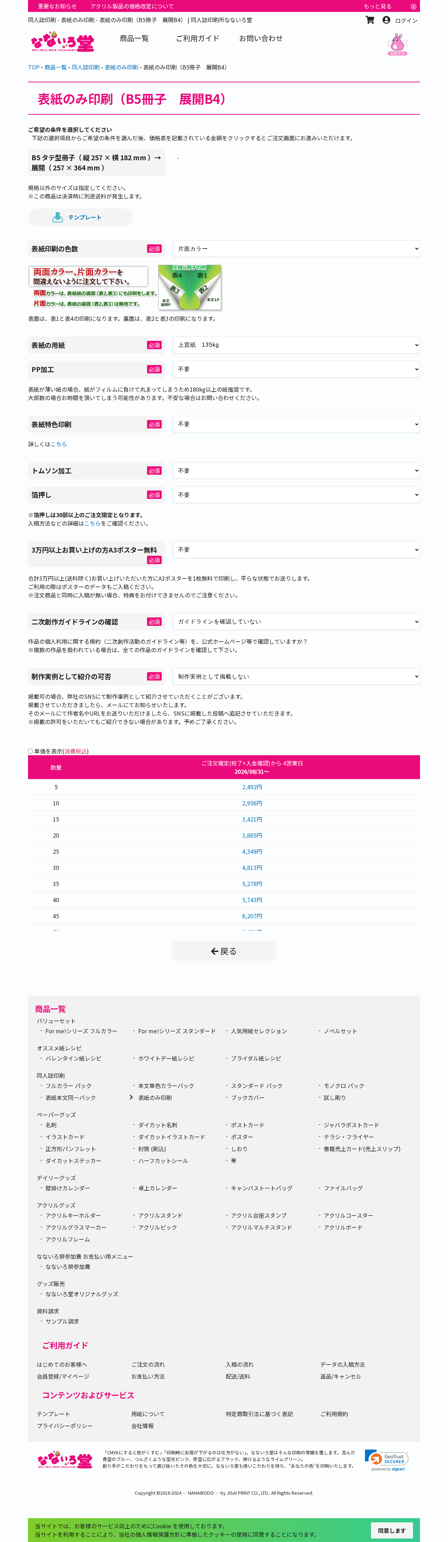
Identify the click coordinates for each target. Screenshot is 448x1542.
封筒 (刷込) (152, 1148)
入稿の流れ (240, 1364)
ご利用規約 (334, 1413)
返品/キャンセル (341, 1376)
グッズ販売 (51, 1283)
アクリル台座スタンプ (259, 1215)
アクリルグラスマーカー (76, 1227)
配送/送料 (238, 1376)
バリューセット (56, 1020)
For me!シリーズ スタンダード (177, 1031)
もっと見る (378, 6)
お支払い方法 (148, 1376)
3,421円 (252, 819)
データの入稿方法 (342, 1364)
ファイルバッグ (343, 1188)
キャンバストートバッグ (262, 1188)
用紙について (148, 1413)
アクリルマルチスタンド (261, 1227)
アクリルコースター (348, 1215)
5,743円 (252, 899)
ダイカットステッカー (74, 1160)
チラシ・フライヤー (349, 1136)
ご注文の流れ (148, 1364)
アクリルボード (343, 1227)
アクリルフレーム (68, 1239)
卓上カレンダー (157, 1188)
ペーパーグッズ (56, 1114)
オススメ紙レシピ (59, 1048)
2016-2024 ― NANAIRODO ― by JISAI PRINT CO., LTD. (214, 1492)
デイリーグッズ (56, 1178)
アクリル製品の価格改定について (132, 6)
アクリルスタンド (160, 1215)
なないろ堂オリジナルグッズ (82, 1294)
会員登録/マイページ (63, 1376)
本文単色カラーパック (166, 1085)
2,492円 (252, 787)
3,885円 (252, 835)
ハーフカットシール (163, 1160)
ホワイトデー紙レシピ (166, 1058)
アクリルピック (157, 1227)
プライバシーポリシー (65, 1425)
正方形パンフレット (71, 1148)
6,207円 (252, 916)
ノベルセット (340, 1031)
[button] (387, 1460)
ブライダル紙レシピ (256, 1058)
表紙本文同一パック (71, 1097)
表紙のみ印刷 (155, 1097)
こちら (58, 444)
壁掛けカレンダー (68, 1188)
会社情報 (142, 1425)
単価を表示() (61, 751)
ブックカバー (248, 1097)
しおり (239, 1148)
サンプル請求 (62, 1321)
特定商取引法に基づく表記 (259, 1413)
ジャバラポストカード (351, 1125)
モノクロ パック (344, 1085)
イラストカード (65, 1136)
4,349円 (252, 851)
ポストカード (248, 1125)
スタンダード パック (257, 1085)
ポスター (242, 1136)
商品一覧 (50, 1008)
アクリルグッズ (56, 1205)
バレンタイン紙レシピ (74, 1058)
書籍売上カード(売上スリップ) (362, 1148)
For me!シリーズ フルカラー (82, 1031)
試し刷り (335, 1097)
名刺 (51, 1125)
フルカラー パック (69, 1085)
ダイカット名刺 (157, 1125)
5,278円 (252, 883)
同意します (392, 1530)
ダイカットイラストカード (171, 1136)
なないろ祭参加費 (68, 1266)
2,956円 (252, 803)
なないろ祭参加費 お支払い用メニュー (85, 1256)
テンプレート (85, 216)
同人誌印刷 (51, 1075)
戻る (228, 951)
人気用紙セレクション (259, 1031)
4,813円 (252, 867)
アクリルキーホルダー (73, 1215)
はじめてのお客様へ (62, 1364)
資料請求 (48, 1311)
